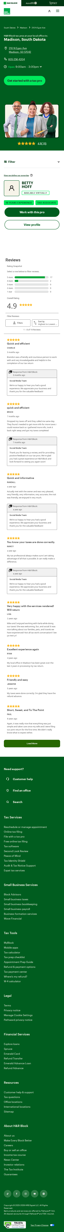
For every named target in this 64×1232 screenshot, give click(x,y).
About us (9, 1135)
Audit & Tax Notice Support (20, 865)
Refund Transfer (13, 1058)
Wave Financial (13, 918)
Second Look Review (16, 851)
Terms (7, 1005)
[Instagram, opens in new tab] (25, 1194)
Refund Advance (13, 1068)
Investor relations (14, 1164)
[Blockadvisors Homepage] (32, 3)
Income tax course (15, 1154)
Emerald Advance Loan (17, 1063)
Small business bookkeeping (20, 904)
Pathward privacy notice (18, 1019)
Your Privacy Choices (39, 1225)
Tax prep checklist (14, 957)
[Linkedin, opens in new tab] (43, 1194)
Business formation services (20, 913)
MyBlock (9, 942)
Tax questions (12, 1096)
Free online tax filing (15, 841)
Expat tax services (14, 870)
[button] (49, 11)
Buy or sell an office (15, 1150)
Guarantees (11, 1174)
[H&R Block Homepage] (10, 3)
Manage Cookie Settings (18, 1015)
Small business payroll (17, 908)
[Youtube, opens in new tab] (34, 1194)
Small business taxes (16, 899)
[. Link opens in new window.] (15, 1225)
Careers (8, 1145)
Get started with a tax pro (24, 80)
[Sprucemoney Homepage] (53, 3)
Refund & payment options (19, 966)
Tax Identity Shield (14, 860)
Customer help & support (19, 1092)
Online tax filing (13, 831)
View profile (32, 224)
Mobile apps (11, 947)
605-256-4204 (16, 59)
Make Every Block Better (18, 1140)
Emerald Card (12, 1053)
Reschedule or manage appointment (25, 826)
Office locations (13, 1102)
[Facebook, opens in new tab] (16, 1194)
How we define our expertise (16, 175)
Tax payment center (15, 971)
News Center (11, 1159)
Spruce (8, 1048)
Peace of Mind (12, 855)
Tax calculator (12, 952)
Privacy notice (12, 1010)
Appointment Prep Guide (18, 961)
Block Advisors (12, 894)
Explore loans (12, 1043)
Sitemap (9, 1111)
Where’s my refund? (15, 976)
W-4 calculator (12, 981)
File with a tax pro (14, 836)
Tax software (11, 846)
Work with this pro (32, 212)
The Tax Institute (13, 1169)
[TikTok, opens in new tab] (7, 1194)
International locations (17, 1106)
